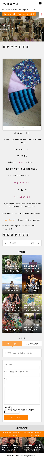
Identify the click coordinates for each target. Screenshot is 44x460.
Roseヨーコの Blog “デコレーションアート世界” (19, 14)
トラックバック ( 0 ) (31, 344)
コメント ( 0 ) (12, 344)
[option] (11, 442)
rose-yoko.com (9, 220)
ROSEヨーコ (10, 3)
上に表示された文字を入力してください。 (20, 410)
